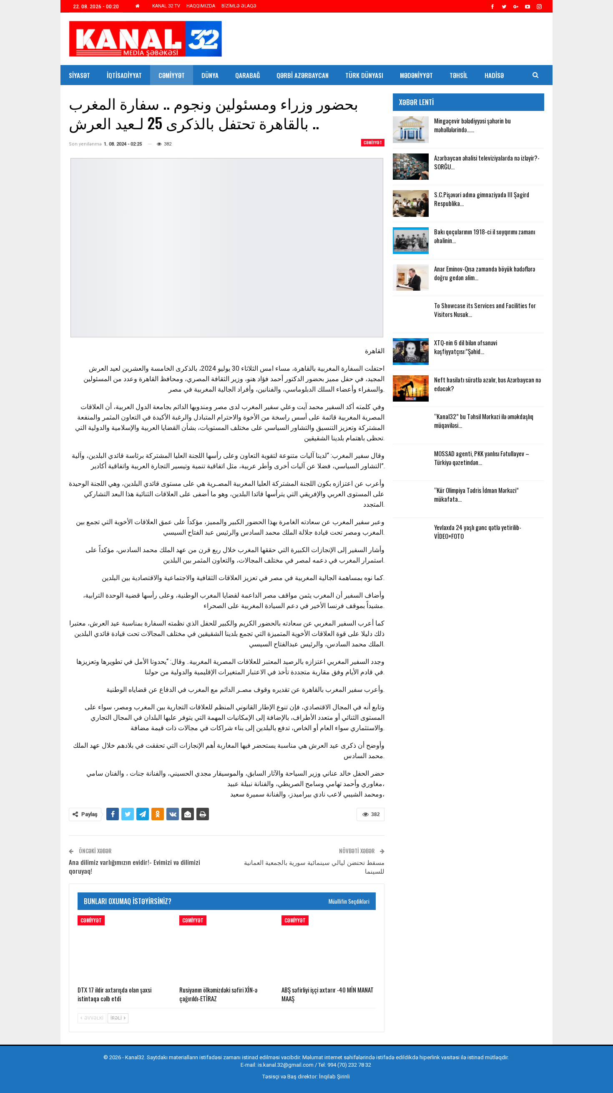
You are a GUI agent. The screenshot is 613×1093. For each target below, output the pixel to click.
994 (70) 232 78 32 (349, 1065)
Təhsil (459, 75)
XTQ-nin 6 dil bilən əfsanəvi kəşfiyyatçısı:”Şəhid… (465, 347)
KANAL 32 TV (166, 6)
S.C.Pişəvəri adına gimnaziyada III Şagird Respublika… (481, 199)
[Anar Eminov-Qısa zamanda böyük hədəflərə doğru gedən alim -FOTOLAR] (411, 277)
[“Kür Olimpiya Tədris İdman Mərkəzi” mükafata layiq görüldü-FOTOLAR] (411, 499)
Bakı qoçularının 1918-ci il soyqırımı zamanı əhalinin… (484, 236)
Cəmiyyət (171, 75)
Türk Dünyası (364, 75)
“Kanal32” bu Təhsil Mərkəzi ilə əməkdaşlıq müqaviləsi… (483, 421)
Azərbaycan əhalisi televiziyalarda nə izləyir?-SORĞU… (487, 162)
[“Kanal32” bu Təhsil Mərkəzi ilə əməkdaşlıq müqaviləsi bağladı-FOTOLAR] (411, 425)
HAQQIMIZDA (200, 6)
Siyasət (79, 75)
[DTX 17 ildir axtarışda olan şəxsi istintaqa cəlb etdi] (125, 948)
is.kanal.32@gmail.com (286, 1065)
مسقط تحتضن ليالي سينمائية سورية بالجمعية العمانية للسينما (314, 866)
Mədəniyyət (416, 75)
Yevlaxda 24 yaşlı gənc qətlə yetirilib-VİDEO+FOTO (477, 531)
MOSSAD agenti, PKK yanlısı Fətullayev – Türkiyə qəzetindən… (481, 458)
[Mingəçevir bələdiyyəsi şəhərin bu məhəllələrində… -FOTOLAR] (411, 129)
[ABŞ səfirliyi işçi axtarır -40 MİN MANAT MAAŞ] (328, 948)
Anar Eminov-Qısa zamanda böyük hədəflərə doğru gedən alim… (484, 273)
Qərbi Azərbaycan (302, 75)
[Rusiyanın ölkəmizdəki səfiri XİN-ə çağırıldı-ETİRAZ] (226, 948)
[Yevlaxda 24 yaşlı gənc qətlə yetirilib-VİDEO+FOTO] (411, 536)
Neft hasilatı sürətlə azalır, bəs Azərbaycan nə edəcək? (487, 384)
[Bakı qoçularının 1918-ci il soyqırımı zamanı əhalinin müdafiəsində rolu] (411, 240)
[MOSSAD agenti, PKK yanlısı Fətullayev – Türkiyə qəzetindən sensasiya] (411, 462)
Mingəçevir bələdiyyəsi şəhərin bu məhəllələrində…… (472, 125)
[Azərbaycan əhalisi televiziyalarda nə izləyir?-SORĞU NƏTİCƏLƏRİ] (411, 166)
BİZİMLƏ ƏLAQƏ (238, 6)
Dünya (210, 75)
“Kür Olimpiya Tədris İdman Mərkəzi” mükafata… (476, 494)
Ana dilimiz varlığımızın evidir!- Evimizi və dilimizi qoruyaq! (134, 866)
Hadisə (494, 75)
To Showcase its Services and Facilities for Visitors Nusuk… (485, 310)
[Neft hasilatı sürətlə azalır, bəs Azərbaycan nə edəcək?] (411, 388)
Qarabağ (247, 75)
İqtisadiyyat (124, 75)
